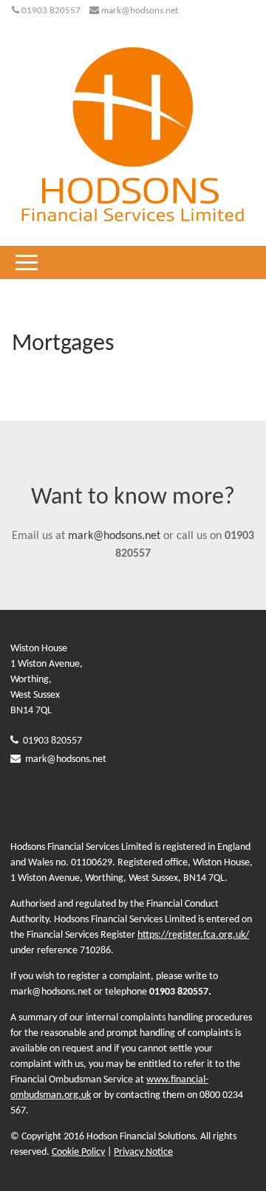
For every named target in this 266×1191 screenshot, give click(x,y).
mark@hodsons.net (139, 11)
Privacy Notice (143, 1152)
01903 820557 (51, 11)
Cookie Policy (78, 1152)
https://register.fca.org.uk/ (193, 935)
